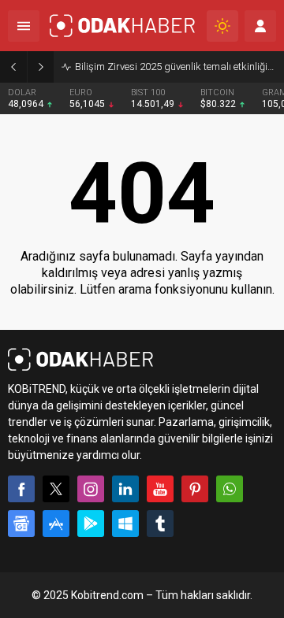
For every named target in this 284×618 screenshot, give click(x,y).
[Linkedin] (125, 489)
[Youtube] (160, 489)
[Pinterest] (194, 489)
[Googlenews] (21, 523)
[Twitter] (56, 489)
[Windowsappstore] (125, 523)
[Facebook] (21, 489)
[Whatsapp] (229, 489)
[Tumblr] (160, 523)
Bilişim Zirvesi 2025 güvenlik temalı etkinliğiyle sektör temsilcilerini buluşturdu (175, 66)
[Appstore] (56, 523)
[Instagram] (90, 489)
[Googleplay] (90, 523)
